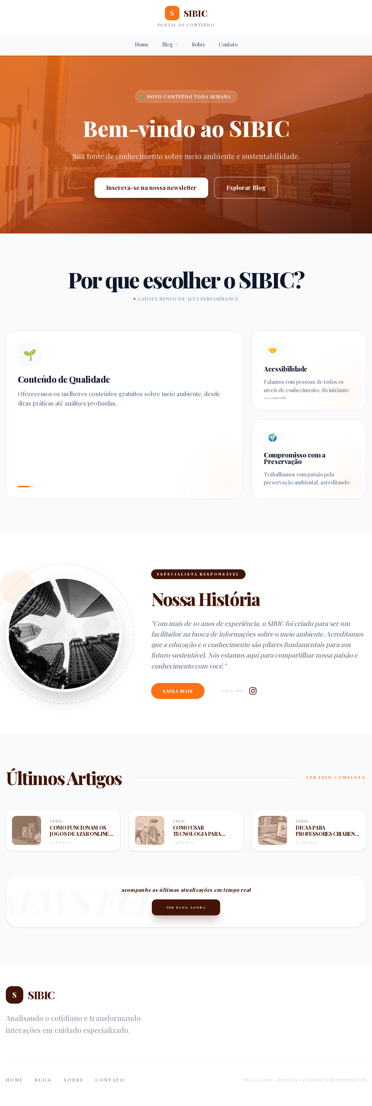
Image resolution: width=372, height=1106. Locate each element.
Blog (167, 44)
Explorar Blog (246, 187)
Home (142, 44)
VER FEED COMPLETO (336, 777)
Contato (228, 44)
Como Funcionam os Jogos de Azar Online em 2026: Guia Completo (79, 837)
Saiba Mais (178, 691)
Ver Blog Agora (186, 907)
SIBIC (188, 13)
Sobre (199, 44)
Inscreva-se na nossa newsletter (151, 187)
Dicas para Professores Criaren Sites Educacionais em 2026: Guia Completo (327, 837)
